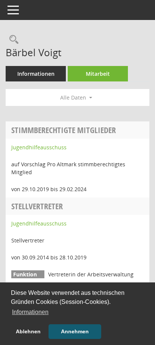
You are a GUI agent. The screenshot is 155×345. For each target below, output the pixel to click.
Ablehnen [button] (28, 331)
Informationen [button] (30, 312)
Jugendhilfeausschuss (39, 147)
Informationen (36, 73)
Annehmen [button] (75, 331)
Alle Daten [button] (74, 97)
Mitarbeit (98, 73)
